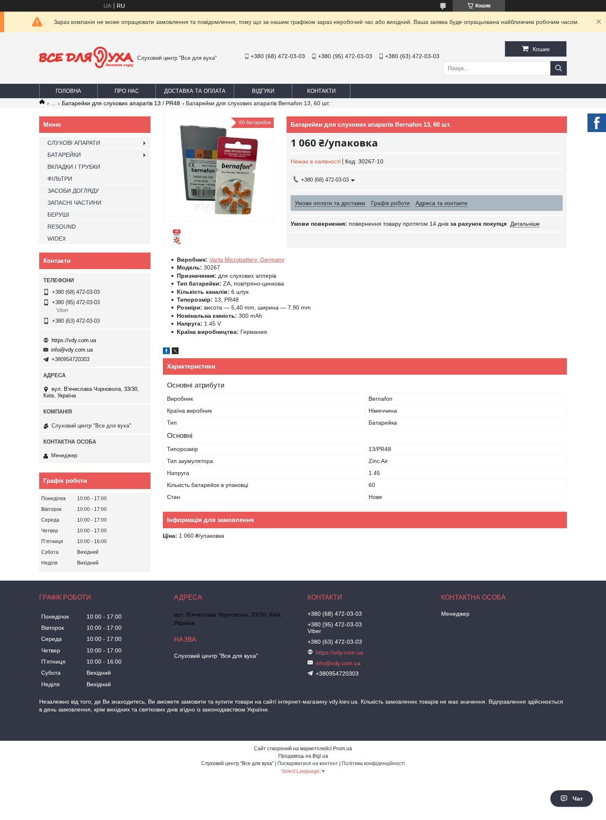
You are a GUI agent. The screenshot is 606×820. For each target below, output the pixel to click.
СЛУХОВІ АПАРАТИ (73, 142)
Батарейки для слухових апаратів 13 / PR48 (121, 103)
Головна (68, 91)
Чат (578, 798)
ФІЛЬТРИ (59, 178)
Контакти (321, 91)
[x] (175, 352)
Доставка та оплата (194, 91)
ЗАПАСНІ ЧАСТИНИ (74, 202)
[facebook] (166, 352)
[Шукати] (558, 68)
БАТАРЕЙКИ (64, 154)
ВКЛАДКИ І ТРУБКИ (73, 166)
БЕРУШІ (58, 214)
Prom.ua (342, 748)
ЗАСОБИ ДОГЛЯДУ (73, 190)
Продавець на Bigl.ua (303, 756)
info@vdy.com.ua (72, 350)
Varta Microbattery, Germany (246, 259)
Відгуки (263, 91)
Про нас (127, 91)
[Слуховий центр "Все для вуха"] (86, 66)
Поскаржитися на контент (307, 763)
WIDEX (56, 238)
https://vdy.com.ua (74, 340)
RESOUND (61, 226)
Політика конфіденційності (373, 763)
